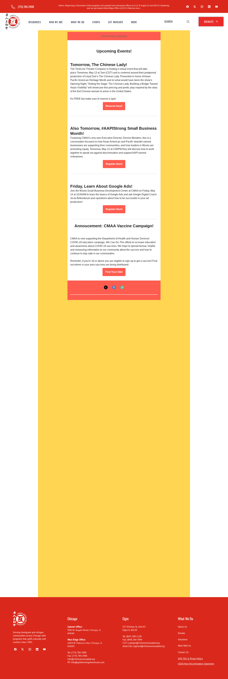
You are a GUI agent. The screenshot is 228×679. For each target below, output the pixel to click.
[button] (56, 22)
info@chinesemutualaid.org (81, 659)
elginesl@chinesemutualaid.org (149, 646)
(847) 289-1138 (133, 636)
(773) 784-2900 (78, 652)
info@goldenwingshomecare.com (87, 662)
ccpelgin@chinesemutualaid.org (144, 642)
